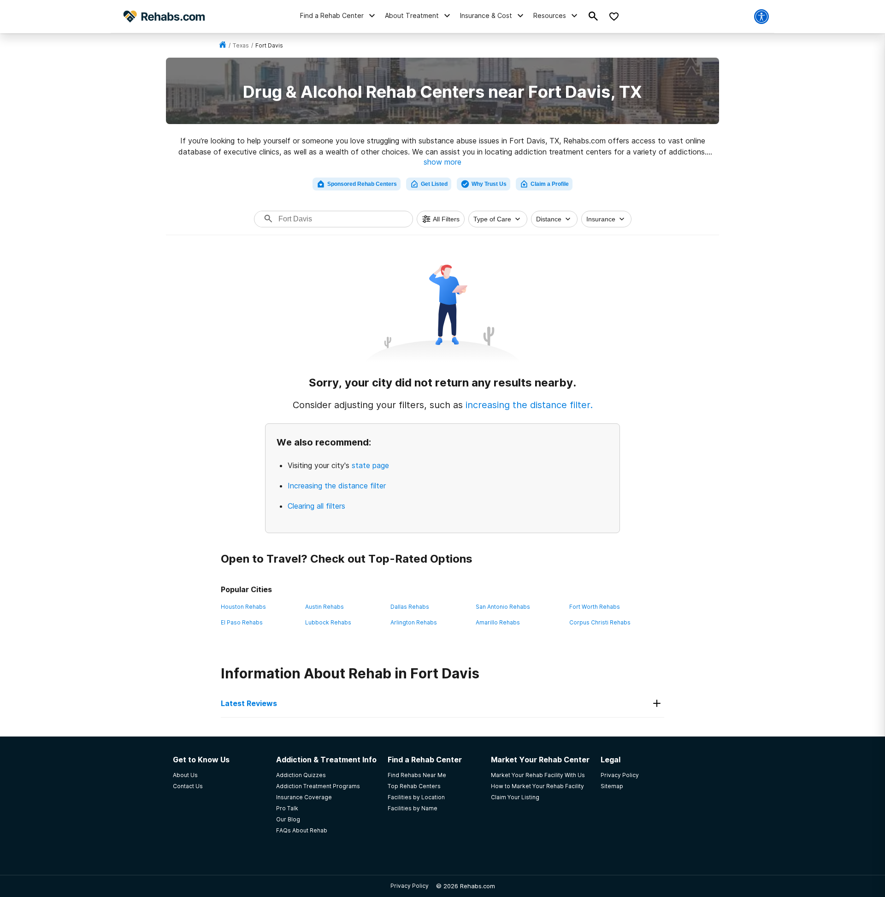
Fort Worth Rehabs (594, 606)
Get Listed (434, 184)
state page (370, 465)
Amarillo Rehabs (498, 622)
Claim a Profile (550, 184)
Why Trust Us (489, 184)
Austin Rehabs (324, 606)
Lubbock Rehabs (328, 622)
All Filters (446, 219)
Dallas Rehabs (409, 606)
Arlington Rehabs (413, 622)
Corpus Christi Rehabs (600, 622)
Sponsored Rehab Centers (362, 184)
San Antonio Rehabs (503, 606)
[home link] (222, 45)
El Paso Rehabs (242, 622)
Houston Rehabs (243, 606)
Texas (241, 45)
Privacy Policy (409, 885)
